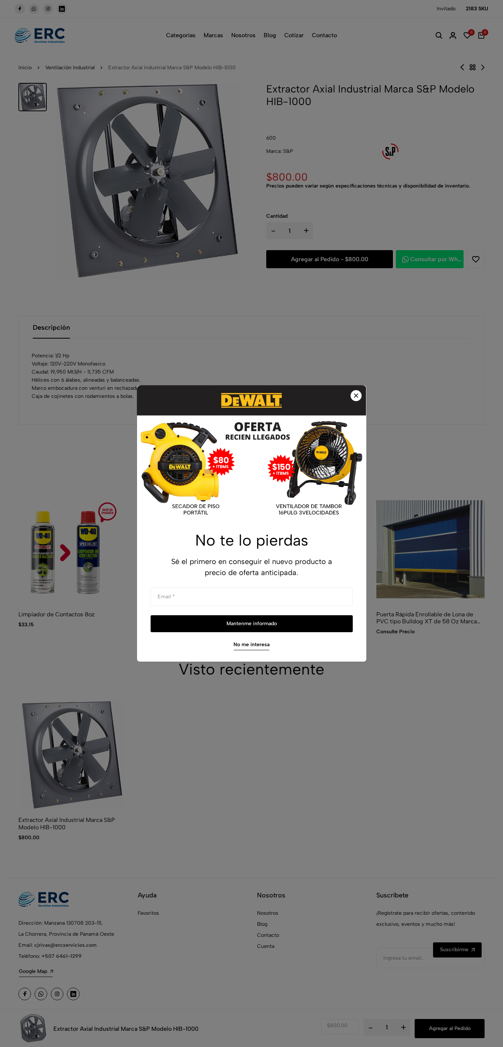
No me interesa (251, 644)
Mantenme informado (251, 623)
